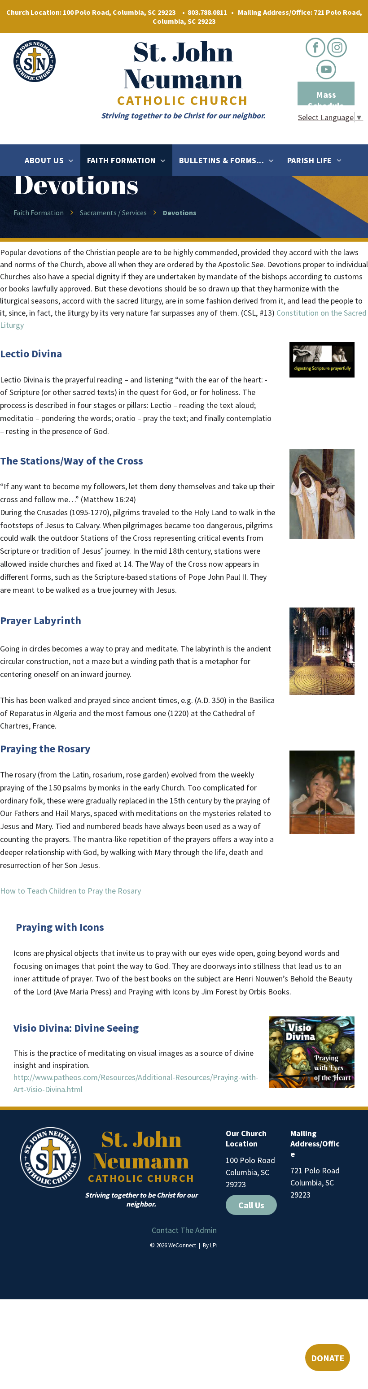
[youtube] (326, 71)
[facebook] (315, 49)
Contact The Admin (184, 1230)
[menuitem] (49, 160)
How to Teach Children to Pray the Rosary (70, 890)
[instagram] (337, 49)
